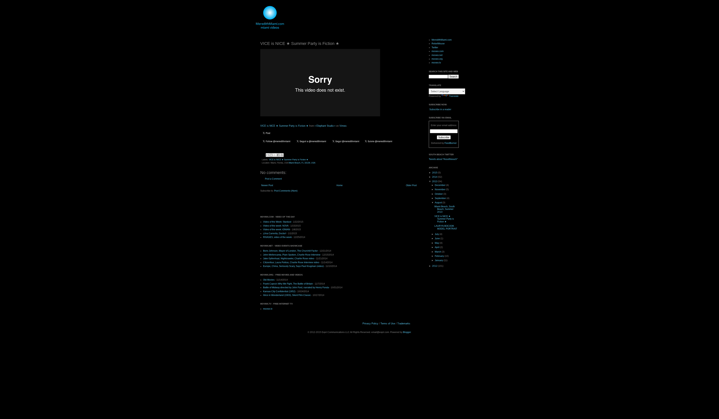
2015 (435, 172)
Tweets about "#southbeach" (443, 159)
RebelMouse (438, 43)
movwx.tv (267, 309)
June (437, 238)
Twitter (435, 47)
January (439, 260)
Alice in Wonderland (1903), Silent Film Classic (287, 295)
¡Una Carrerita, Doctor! (274, 233)
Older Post (411, 185)
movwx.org (437, 59)
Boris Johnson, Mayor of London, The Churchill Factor (290, 251)
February (440, 256)
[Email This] (267, 155)
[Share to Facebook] (278, 155)
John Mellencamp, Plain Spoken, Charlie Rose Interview (291, 254)
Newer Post (267, 185)
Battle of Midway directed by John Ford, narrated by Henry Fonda (296, 287)
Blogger (407, 332)
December (440, 185)
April (437, 247)
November (440, 189)
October (439, 194)
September (441, 198)
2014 (435, 177)
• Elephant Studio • (325, 125)
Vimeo (342, 125)
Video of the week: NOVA (276, 225)
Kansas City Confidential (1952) (279, 291)
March (438, 251)
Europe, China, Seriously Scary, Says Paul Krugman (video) (293, 266)
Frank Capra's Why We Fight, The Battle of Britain (288, 283)
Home (339, 185)
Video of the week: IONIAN (276, 229)
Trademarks (403, 323)
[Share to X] (275, 155)
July (437, 234)
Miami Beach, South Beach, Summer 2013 (444, 209)
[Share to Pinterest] (282, 155)
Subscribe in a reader (440, 109)
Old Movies (268, 280)
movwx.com (438, 51)
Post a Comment (273, 179)
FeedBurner (451, 143)
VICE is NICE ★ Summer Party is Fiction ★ (284, 125)
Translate (454, 96)
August (438, 202)
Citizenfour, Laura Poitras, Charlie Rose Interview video (291, 262)
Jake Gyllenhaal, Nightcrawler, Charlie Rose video (288, 258)
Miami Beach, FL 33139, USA (302, 163)
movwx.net (437, 55)
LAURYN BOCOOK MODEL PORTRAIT (445, 227)
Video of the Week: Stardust (277, 222)
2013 (435, 181)
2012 (435, 266)
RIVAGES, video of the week (277, 237)
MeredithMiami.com (442, 40)
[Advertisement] (304, 203)
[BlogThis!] (271, 155)
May (437, 243)
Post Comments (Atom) (286, 190)
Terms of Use (387, 323)
